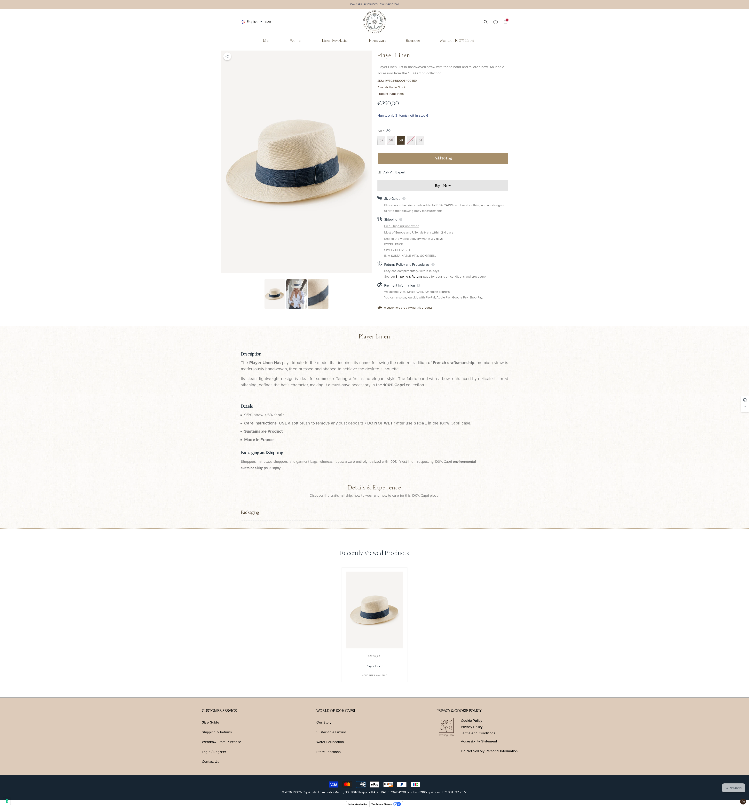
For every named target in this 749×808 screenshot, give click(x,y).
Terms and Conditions (478, 733)
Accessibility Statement (479, 741)
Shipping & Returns (409, 276)
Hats (400, 93)
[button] (261, 22)
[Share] (227, 56)
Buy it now (443, 186)
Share (227, 56)
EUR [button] (268, 21)
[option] (296, 162)
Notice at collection (357, 804)
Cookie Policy (471, 720)
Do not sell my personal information (489, 751)
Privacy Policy (472, 726)
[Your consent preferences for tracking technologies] (7, 801)
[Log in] (495, 22)
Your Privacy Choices (381, 804)
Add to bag (443, 158)
